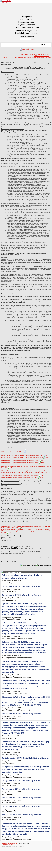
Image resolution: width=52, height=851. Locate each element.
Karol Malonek (16, 548)
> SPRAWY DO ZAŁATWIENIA (39, 54)
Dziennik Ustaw (20, 27)
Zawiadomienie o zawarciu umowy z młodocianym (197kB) (20, 475)
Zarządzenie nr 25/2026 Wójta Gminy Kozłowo (21, 714)
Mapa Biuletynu (26, 19)
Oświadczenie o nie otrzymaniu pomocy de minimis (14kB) (20, 462)
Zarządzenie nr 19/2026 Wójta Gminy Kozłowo (21, 815)
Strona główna (26, 17)
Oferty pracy (11, 583)
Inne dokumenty (12, 738)
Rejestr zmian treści (26, 22)
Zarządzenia (11, 591)
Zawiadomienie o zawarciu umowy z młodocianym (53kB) (19, 477)
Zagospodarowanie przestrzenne (19, 619)
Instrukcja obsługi (27, 36)
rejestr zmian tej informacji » (39, 557)
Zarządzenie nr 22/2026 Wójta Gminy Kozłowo (21, 789)
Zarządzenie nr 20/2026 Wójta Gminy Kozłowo (21, 806)
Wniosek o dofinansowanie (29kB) (12, 452)
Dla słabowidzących (24, 31)
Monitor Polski (33, 27)
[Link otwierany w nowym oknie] (5, 1)
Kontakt (35, 33)
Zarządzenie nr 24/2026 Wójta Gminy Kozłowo (21, 595)
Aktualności (10, 763)
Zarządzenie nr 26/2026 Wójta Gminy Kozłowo (21, 586)
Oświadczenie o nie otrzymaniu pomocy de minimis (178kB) (20, 460)
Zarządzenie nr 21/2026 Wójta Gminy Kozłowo (21, 798)
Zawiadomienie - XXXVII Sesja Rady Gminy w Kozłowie (25, 758)
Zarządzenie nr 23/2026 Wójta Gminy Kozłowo (21, 781)
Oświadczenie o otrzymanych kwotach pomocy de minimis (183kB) (22, 455)
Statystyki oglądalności (26, 25)
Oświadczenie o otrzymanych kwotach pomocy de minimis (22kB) (22, 457)
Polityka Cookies (7, 844)
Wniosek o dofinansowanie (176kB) (12, 450)
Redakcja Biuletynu (23, 33)
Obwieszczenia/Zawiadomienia (18, 694)
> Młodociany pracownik (41, 56)
